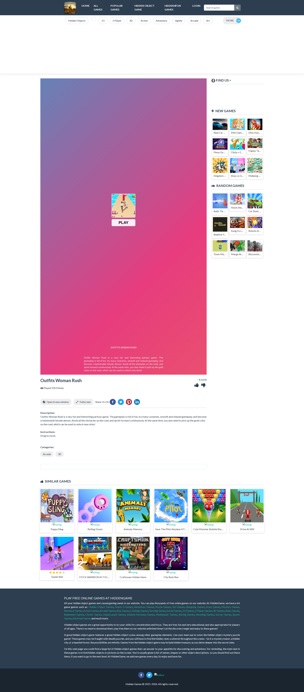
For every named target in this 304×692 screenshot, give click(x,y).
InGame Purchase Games (141, 614)
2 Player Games (203, 610)
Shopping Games (195, 606)
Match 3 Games (124, 606)
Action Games (91, 610)
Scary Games (213, 606)
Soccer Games (223, 614)
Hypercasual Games (114, 614)
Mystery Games (230, 606)
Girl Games (178, 606)
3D (59, 454)
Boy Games (123, 610)
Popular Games (117, 7)
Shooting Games (205, 614)
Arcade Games (108, 610)
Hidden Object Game (144, 7)
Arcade (47, 454)
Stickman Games (82, 618)
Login (196, 5)
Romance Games (73, 610)
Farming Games (157, 610)
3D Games (218, 610)
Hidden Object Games (101, 606)
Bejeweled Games (74, 614)
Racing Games (187, 614)
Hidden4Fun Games (173, 7)
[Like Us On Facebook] (141, 674)
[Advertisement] (152, 49)
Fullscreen (85, 401)
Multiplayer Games (166, 614)
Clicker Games (93, 614)
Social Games (174, 610)
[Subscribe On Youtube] (159, 674)
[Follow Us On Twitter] (149, 674)
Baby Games (232, 610)
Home (85, 5)
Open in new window (58, 401)
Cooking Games (139, 610)
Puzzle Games (163, 606)
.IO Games (188, 610)
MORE (230, 20)
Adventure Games (144, 606)
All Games (98, 7)
